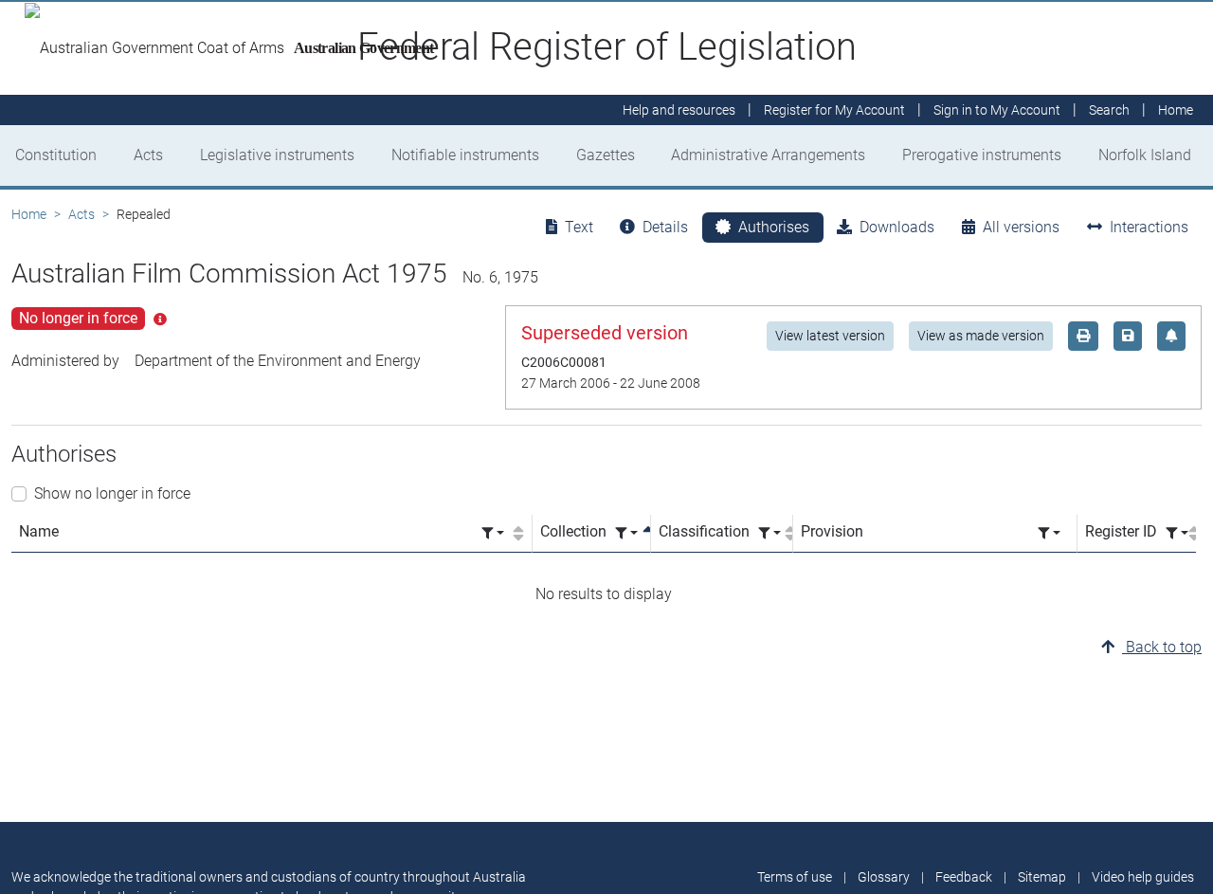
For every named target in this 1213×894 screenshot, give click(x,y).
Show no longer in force (112, 493)
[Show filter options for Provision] (1049, 533)
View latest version (830, 335)
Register (834, 110)
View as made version (980, 335)
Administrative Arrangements (768, 155)
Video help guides (1143, 877)
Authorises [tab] (773, 227)
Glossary (884, 877)
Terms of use (794, 877)
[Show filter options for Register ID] (1177, 533)
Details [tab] (665, 227)
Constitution (56, 155)
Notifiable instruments (465, 155)
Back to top (1162, 647)
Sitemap (1042, 877)
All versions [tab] (1021, 227)
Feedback (963, 877)
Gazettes (605, 155)
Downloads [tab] (897, 227)
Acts (148, 155)
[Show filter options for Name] (493, 533)
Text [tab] (579, 227)
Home (28, 214)
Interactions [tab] (1149, 227)
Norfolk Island (1144, 155)
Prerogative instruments (981, 155)
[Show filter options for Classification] (769, 533)
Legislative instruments (277, 155)
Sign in (996, 110)
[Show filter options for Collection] (626, 533)
